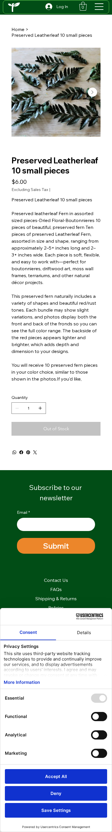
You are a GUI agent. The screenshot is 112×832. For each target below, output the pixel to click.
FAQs (56, 589)
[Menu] (99, 6)
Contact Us (56, 580)
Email (23, 512)
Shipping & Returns (56, 598)
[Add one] (40, 408)
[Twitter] (35, 452)
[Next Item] (92, 92)
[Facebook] (21, 452)
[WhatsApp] (14, 452)
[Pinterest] (28, 452)
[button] (83, 6)
